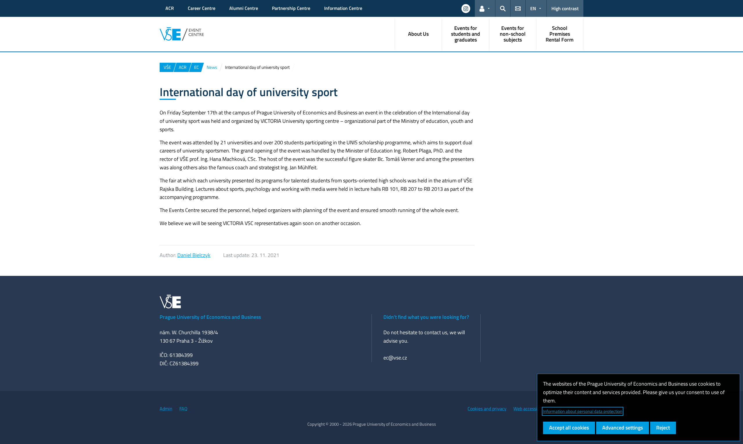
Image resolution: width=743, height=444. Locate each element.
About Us (418, 34)
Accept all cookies (569, 428)
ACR (169, 8)
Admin (166, 408)
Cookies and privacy (487, 408)
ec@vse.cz (395, 358)
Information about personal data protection (582, 411)
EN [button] (533, 8)
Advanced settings (622, 428)
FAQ (183, 408)
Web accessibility (530, 408)
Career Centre (201, 8)
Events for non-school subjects (513, 34)
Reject (663, 428)
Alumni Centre (243, 8)
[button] (465, 8)
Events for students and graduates (465, 34)
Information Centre (343, 8)
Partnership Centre (291, 8)
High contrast (565, 8)
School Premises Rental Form (560, 34)
